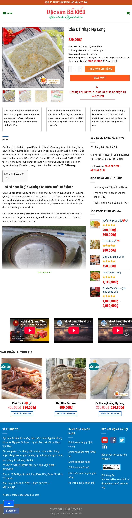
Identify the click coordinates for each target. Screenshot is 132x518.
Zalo (8, 503)
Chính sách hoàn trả (78, 467)
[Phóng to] (7, 84)
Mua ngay (100, 77)
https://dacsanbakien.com (25, 494)
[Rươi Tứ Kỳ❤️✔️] (22, 378)
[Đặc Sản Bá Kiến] (66, 13)
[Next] (58, 57)
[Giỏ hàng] (128, 13)
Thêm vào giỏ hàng (100, 69)
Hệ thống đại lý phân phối (81, 482)
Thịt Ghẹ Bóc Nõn (66, 403)
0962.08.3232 (112, 166)
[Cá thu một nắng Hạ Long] (110, 378)
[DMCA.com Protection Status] (111, 466)
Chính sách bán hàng (79, 461)
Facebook (11, 510)
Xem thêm (42, 272)
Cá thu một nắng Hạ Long (109, 403)
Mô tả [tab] (5, 139)
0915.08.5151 (97, 170)
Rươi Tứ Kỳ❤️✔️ (22, 403)
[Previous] (8, 57)
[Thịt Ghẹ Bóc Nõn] (66, 378)
